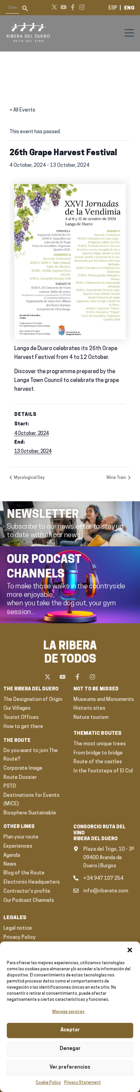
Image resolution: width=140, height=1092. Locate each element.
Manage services (68, 1012)
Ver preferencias (70, 1067)
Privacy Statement (82, 1083)
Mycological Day (29, 478)
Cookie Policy (48, 1083)
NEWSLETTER (43, 515)
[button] (129, 950)
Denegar (70, 1048)
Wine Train (116, 478)
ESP (112, 8)
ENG (129, 8)
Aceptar (70, 1030)
